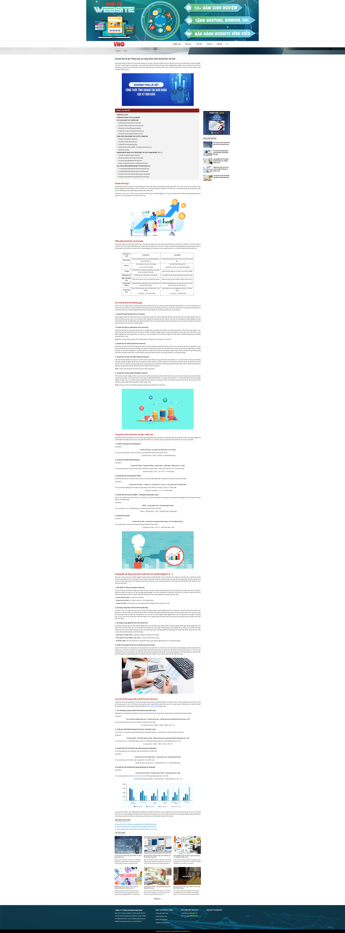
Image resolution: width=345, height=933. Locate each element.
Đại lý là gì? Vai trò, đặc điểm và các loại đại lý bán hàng (186, 887)
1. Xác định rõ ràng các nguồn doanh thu (129, 155)
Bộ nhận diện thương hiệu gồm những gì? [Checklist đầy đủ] (157, 856)
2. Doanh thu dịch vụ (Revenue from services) (130, 125)
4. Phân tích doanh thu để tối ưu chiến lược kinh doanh (133, 163)
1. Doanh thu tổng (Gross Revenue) (127, 139)
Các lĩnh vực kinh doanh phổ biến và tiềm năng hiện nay (128, 856)
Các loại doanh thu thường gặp (128, 120)
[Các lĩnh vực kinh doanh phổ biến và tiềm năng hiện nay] (128, 845)
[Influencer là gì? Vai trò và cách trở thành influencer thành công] (128, 876)
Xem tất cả (157, 899)
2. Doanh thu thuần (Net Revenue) (127, 141)
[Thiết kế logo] (216, 123)
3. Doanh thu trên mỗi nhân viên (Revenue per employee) (134, 174)
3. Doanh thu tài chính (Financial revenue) (129, 128)
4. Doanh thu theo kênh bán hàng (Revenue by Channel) (133, 176)
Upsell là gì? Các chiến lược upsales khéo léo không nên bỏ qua (136, 824)
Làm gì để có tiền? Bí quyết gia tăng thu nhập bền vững (157, 887)
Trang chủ (176, 44)
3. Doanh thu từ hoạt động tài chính (127, 144)
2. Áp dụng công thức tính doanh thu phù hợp (130, 158)
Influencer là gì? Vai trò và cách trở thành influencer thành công (126, 887)
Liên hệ (219, 44)
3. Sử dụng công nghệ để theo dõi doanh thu (130, 160)
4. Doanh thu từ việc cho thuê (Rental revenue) (131, 131)
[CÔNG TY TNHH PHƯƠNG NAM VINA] (120, 44)
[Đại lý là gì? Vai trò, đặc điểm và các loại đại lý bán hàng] (187, 876)
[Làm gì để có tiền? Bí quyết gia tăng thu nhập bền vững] (158, 876)
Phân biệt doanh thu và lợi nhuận (128, 117)
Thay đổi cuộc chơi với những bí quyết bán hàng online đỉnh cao (136, 827)
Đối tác (199, 44)
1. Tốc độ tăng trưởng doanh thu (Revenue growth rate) (133, 168)
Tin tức (209, 44)
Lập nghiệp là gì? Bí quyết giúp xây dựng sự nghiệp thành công (186, 856)
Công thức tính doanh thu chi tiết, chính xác (132, 136)
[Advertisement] (216, 84)
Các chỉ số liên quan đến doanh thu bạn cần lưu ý (133, 166)
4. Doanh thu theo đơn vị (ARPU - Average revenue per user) (134, 147)
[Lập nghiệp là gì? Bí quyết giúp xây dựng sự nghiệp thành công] (187, 845)
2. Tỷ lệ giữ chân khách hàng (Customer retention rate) (133, 171)
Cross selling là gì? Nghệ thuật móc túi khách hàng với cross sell (137, 829)
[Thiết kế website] (172, 20)
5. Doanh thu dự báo (123, 150)
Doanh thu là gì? (122, 115)
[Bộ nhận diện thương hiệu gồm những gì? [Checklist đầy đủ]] (158, 845)
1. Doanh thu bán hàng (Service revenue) (129, 123)
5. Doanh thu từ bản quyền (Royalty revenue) (130, 133)
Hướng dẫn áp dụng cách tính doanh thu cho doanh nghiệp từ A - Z (139, 152)
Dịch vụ (188, 44)
